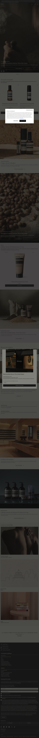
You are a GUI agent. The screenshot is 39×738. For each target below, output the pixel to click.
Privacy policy (21, 118)
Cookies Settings (15, 120)
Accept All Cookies (22, 120)
